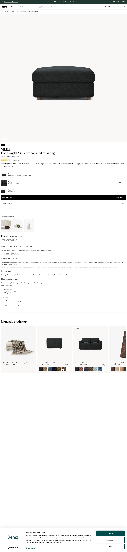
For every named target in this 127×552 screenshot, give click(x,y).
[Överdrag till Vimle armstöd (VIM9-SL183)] (50, 369)
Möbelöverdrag (21, 11)
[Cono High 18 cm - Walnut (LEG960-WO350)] (117, 369)
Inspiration (54, 7)
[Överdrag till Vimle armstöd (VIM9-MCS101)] (59, 369)
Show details (30, 548)
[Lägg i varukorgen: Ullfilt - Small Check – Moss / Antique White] (21, 220)
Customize (109, 540)
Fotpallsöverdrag (33, 11)
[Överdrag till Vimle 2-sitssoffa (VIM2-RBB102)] (90, 369)
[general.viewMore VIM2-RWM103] (104, 369)
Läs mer (10, 166)
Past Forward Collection (11, 2)
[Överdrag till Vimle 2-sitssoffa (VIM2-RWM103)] (77, 369)
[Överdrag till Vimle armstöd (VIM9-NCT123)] (54, 369)
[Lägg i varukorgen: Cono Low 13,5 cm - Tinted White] (32, 220)
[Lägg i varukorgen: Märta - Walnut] (10, 220)
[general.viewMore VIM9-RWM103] (68, 369)
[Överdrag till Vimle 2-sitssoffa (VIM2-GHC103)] (81, 369)
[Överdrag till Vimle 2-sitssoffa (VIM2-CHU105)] (100, 369)
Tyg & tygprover (43, 7)
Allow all (110, 533)
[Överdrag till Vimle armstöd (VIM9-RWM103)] (41, 369)
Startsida (3, 11)
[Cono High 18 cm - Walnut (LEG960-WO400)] (113, 369)
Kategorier (12, 11)
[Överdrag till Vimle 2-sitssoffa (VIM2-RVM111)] (86, 369)
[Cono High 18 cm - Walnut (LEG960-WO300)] (122, 369)
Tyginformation (9, 240)
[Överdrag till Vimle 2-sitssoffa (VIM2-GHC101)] (95, 369)
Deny (110, 546)
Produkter (32, 7)
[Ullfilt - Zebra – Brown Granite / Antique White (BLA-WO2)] (5, 369)
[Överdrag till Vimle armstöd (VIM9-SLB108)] (45, 369)
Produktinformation (11, 236)
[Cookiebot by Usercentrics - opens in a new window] (13, 548)
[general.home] (4, 7)
